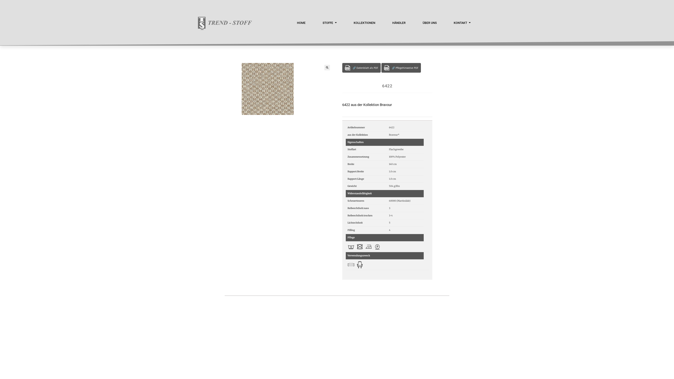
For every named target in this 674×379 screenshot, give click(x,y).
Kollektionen (364, 23)
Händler (399, 23)
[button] (327, 67)
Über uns (430, 23)
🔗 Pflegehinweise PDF (405, 67)
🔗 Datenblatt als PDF (365, 67)
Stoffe (328, 23)
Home (301, 23)
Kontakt (460, 23)
